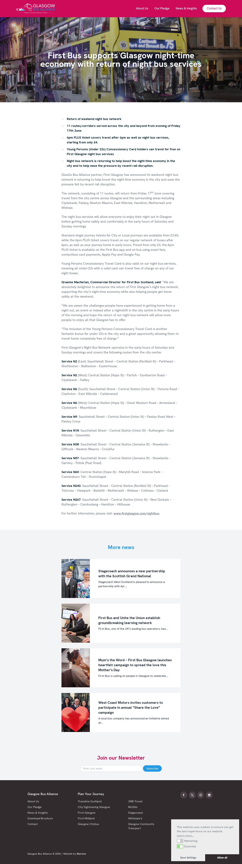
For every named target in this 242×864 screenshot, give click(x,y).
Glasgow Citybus (88, 824)
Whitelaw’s (135, 818)
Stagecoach (135, 813)
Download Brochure (40, 818)
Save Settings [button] (188, 857)
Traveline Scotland (90, 801)
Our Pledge (34, 807)
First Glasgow (86, 813)
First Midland (86, 818)
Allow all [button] (222, 857)
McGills (132, 807)
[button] (180, 841)
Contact (32, 824)
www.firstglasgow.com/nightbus (136, 513)
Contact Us (214, 8)
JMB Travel (135, 801)
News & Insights (37, 813)
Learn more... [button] (185, 835)
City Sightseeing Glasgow (94, 807)
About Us (33, 801)
